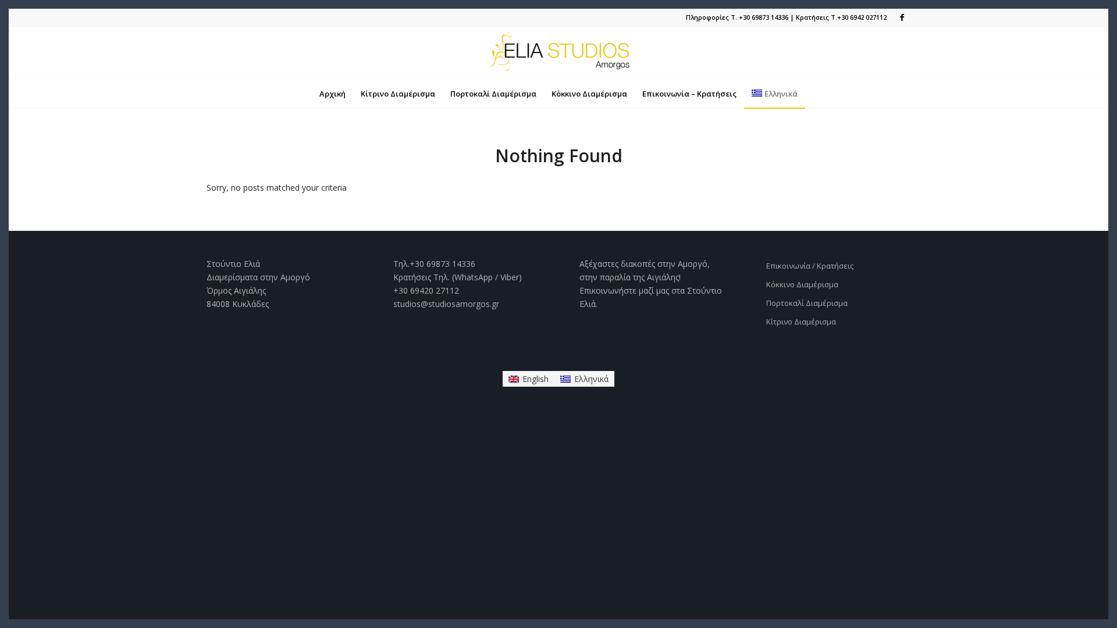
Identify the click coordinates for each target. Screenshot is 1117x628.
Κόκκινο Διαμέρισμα (802, 284)
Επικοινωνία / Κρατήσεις (809, 266)
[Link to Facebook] (901, 17)
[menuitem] (332, 93)
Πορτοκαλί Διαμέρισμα (807, 303)
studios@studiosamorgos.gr (446, 303)
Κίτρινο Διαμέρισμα (801, 321)
